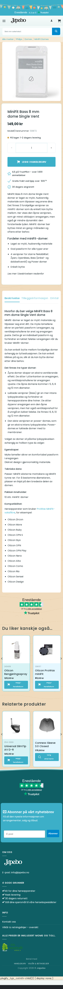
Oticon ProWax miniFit (45, 672)
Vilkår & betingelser (38, 963)
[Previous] (2, 664)
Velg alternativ (49, 757)
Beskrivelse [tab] (12, 298)
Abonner (53, 833)
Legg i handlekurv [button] (18, 685)
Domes (28, 39)
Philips (19, 39)
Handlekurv (20, 963)
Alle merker (8, 39)
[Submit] (56, 31)
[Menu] (4, 20)
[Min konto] (51, 21)
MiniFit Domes (41, 39)
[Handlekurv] (59, 21)
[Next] (60, 664)
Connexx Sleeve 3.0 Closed (45, 744)
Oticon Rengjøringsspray (15, 672)
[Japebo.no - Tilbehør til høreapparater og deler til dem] (18, 20)
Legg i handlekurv (34, 161)
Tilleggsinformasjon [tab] (34, 298)
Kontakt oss (9, 921)
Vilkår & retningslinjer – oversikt (20, 927)
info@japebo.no (20, 872)
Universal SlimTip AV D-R (15, 747)
